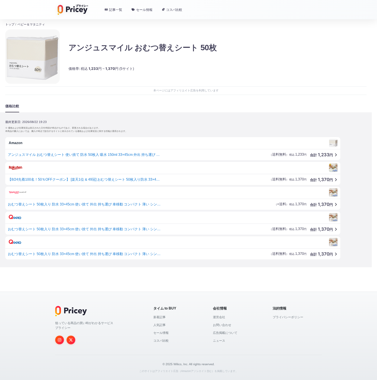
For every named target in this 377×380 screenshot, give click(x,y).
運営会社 (219, 317)
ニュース (219, 340)
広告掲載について (225, 333)
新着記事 (159, 317)
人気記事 (159, 325)
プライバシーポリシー (288, 317)
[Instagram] (59, 340)
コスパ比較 (161, 340)
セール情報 (161, 333)
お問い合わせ (222, 325)
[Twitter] (71, 340)
